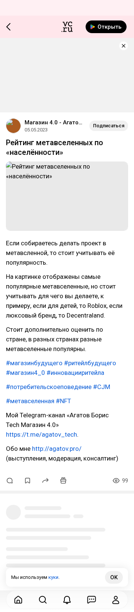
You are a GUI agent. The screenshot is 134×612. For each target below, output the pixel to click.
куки (53, 577)
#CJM (101, 387)
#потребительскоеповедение (49, 387)
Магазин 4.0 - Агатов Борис (54, 122)
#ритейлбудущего (90, 363)
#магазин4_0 (25, 372)
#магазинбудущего (34, 363)
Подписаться (108, 125)
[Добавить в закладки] (27, 480)
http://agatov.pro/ (57, 448)
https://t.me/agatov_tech (41, 434)
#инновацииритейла (75, 372)
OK (114, 577)
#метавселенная (30, 401)
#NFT (63, 401)
